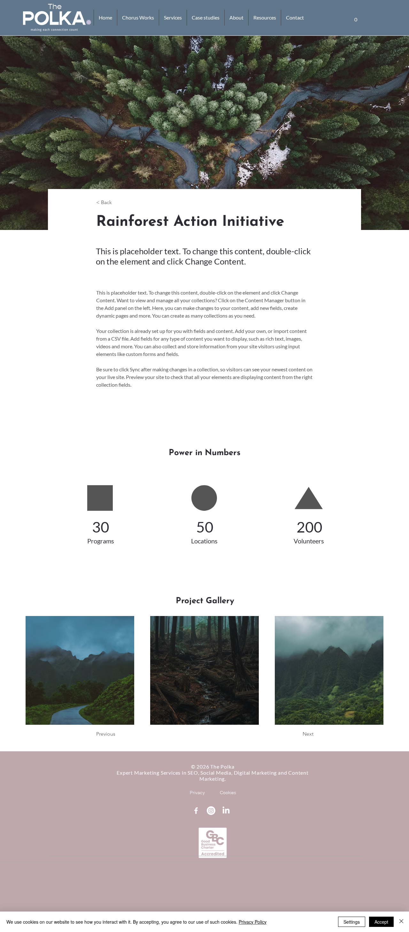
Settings (351, 922)
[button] (355, 17)
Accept (381, 922)
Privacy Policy (252, 922)
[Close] (401, 922)
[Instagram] (211, 810)
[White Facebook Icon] (196, 810)
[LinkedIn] (226, 810)
